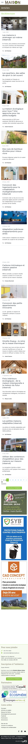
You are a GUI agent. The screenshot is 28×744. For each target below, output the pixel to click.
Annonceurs (4, 720)
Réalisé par (18, 741)
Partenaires (4, 718)
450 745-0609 (7, 650)
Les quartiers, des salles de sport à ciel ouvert (13, 74)
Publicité (3, 716)
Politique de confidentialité (8, 727)
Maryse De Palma (6, 712)
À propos (3, 708)
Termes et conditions (7, 725)
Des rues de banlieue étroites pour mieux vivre (12, 151)
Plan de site (4, 723)
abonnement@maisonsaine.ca (11, 653)
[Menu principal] (2, 2)
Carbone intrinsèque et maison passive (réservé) (13, 267)
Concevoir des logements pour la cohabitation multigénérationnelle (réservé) (12, 189)
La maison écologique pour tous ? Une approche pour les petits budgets (12, 112)
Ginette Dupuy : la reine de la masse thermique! (13, 342)
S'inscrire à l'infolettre (14, 488)
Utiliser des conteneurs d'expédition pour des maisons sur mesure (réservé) (13, 460)
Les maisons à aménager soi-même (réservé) (12, 37)
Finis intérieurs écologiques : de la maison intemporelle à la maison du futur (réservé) (13, 383)
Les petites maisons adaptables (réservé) (12, 422)
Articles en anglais (6, 710)
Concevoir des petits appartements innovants (12, 305)
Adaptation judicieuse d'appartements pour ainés (12, 231)
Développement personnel (8, 714)
